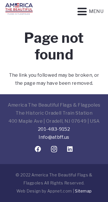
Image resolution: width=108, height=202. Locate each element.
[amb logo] (19, 17)
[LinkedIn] (70, 149)
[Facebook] (38, 149)
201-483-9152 (54, 129)
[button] (90, 11)
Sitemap (83, 190)
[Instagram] (54, 149)
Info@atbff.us (54, 137)
